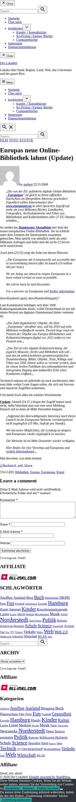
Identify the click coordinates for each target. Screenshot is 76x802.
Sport (44, 743)
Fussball (19, 603)
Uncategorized (32, 749)
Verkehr (30, 632)
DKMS (64, 598)
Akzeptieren (12, 788)
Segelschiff (57, 626)
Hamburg (58, 603)
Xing (50, 637)
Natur (53, 725)
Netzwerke (9, 731)
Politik (49, 620)
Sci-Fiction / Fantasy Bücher (34, 36)
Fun (10, 603)
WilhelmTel (17, 636)
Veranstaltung (52, 749)
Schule (31, 625)
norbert (28, 184)
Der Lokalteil (8, 63)
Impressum (15, 43)
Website (5, 543)
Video (39, 632)
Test (2, 632)
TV (12, 632)
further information (62, 291)
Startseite (14, 18)
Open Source (35, 620)
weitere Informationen (20, 451)
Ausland (19, 598)
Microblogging (42, 614)
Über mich (15, 22)
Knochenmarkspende (52, 609)
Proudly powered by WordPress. (50, 777)
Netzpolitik (63, 725)
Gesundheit (61, 713)
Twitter (19, 632)
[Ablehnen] (61, 789)
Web (49, 631)
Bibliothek (22, 472)
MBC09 (21, 614)
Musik (55, 614)
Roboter (62, 620)
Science (45, 625)
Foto (13, 140)
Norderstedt (14, 619)
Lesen (13, 614)
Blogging (48, 708)
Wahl (2, 755)
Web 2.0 (61, 631)
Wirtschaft (30, 636)
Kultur (26, 140)
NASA (64, 614)
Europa (35, 472)
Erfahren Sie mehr (47, 788)
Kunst (60, 472)
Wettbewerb (5, 636)
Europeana (48, 472)
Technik (69, 626)
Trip (7, 632)
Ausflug (6, 597)
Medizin (30, 614)
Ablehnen (28, 788)
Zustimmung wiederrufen (16, 799)
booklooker (15, 28)
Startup (52, 743)
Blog (29, 598)
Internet (15, 609)
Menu (9, 82)
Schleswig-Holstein (12, 626)
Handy (4, 609)
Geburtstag (31, 603)
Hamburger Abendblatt (35, 227)
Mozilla (35, 726)
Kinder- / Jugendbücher (31, 32)
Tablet (59, 743)
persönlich (6, 737)
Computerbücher (27, 39)
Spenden (34, 743)
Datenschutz (52, 597)
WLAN (42, 636)
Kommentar (9, 500)
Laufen (4, 614)
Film (4, 140)
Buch (39, 597)
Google (42, 603)
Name (5, 524)
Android (4, 708)
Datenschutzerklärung (22, 47)
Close (9, 3)
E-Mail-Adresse (11, 531)
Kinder (29, 609)
